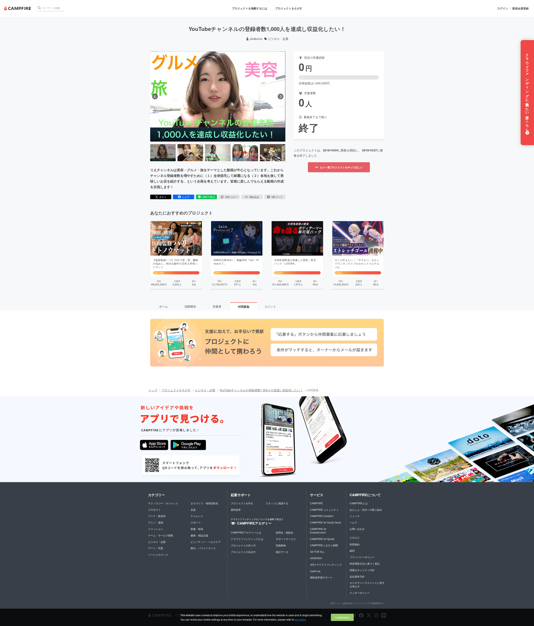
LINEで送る (208, 197)
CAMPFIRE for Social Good (325, 522)
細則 (352, 550)
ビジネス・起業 (278, 39)
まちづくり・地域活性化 (204, 503)
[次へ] (280, 96)
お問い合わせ (357, 529)
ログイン (502, 8)
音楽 (193, 509)
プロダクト (154, 509)
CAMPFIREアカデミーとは (246, 532)
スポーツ (196, 522)
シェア (185, 197)
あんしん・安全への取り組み (366, 509)
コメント (270, 306)
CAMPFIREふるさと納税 (324, 545)
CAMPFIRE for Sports (322, 539)
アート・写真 (155, 548)
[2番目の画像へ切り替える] (190, 152)
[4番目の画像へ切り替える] (245, 152)
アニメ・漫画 (155, 522)
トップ (153, 390)
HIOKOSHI (316, 558)
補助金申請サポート (321, 577)
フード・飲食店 (157, 516)
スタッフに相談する (277, 503)
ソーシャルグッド (158, 554)
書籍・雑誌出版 (199, 535)
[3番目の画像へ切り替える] (217, 152)
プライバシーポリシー (362, 557)
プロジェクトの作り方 (243, 545)
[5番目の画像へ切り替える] (272, 152)
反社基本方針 (357, 576)
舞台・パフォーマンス (203, 548)
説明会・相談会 (284, 532)
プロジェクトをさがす (288, 8)
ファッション (155, 529)
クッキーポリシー (360, 592)
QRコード (277, 197)
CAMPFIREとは (359, 503)
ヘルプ (353, 522)
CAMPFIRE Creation (321, 516)
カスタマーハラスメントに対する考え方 (367, 584)
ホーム (163, 306)
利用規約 (355, 544)
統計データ (282, 552)
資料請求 (236, 509)
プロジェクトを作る (242, 503)
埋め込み (254, 197)
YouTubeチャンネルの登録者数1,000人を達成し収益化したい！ (261, 390)
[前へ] (155, 96)
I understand (342, 617)
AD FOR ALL (317, 551)
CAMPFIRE (316, 503)
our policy (300, 619)
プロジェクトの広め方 (243, 552)
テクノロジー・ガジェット (163, 503)
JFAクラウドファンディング (326, 564)
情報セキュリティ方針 (362, 570)
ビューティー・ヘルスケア (206, 542)
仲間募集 (243, 306)
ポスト (163, 197)
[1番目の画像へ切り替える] (163, 152)
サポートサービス (286, 539)
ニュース (355, 516)
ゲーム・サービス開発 (160, 535)
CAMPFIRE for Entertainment (318, 530)
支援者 (217, 306)
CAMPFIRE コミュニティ (324, 509)
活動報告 (190, 306)
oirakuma (256, 39)
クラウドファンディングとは (247, 539)
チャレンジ (197, 516)
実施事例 (281, 545)
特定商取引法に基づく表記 (365, 563)
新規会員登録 (520, 8)
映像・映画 (197, 529)
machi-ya (315, 571)
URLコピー (231, 197)
